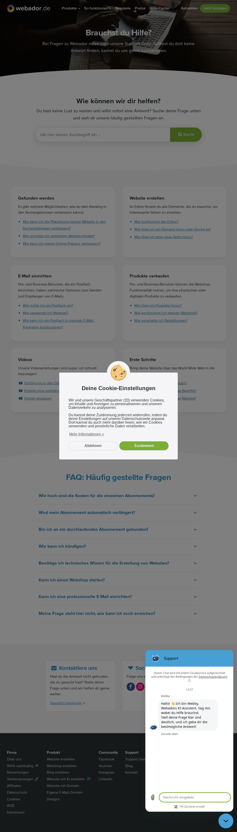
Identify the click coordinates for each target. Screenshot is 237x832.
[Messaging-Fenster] (189, 731)
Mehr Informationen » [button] (86, 434)
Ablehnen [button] (93, 446)
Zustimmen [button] (144, 446)
